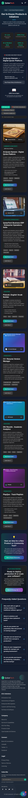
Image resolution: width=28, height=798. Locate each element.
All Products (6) (5, 107)
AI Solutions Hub (6, 698)
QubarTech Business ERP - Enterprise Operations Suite (13, 225)
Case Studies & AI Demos (8, 731)
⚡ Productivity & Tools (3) (8, 110)
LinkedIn (3, 744)
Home (6, 10)
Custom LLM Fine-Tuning (8, 707)
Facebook (4, 750)
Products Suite (5, 728)
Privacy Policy (5, 760)
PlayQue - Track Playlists (13, 494)
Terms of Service (6, 763)
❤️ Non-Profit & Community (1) (18, 107)
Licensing (4, 766)
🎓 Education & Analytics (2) (8, 113)
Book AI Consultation (7, 741)
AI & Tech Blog (5, 725)
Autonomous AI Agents (8, 701)
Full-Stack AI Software (7, 710)
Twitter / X (4, 747)
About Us (4, 719)
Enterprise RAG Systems (8, 704)
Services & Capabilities (7, 722)
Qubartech (10, 794)
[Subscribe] (25, 780)
